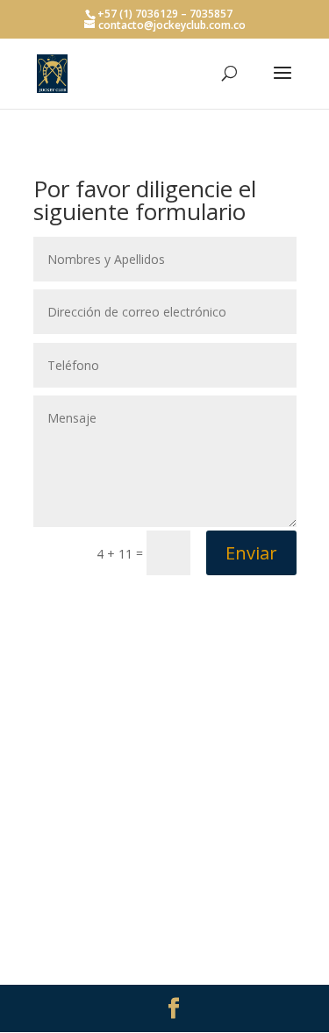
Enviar (251, 553)
